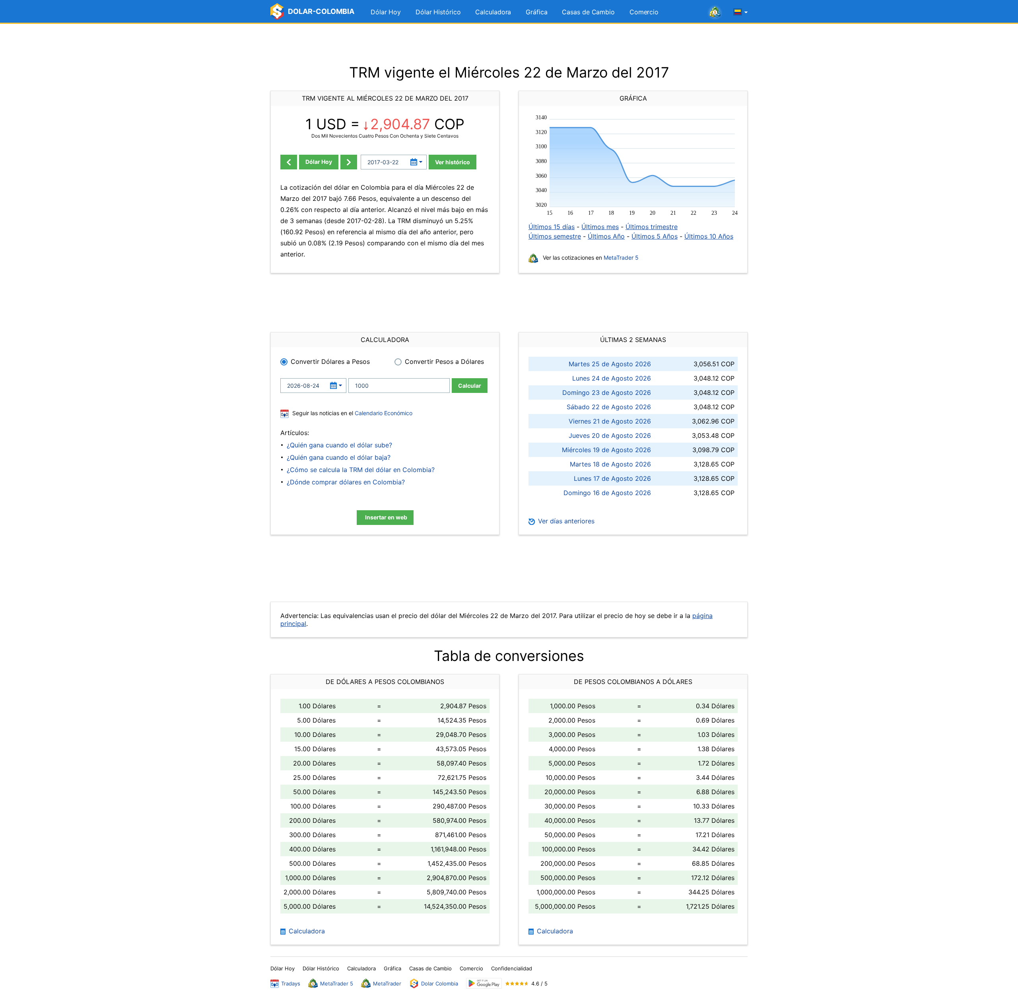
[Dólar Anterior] (288, 162)
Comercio (644, 12)
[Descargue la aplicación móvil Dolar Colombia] (484, 983)
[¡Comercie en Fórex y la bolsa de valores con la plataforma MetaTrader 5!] (715, 12)
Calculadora (493, 12)
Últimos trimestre (652, 227)
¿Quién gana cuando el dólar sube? (339, 445)
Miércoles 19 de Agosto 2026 (606, 450)
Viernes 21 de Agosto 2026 (610, 421)
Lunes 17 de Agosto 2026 (612, 478)
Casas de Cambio (588, 12)
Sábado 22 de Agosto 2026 (609, 407)
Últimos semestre (554, 236)
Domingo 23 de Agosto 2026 (606, 392)
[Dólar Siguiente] (348, 162)
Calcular (469, 385)
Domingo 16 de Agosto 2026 (607, 493)
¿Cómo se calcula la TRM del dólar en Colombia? (361, 470)
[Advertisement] (509, 44)
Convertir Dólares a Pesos (330, 361)
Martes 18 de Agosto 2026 (610, 464)
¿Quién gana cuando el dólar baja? (338, 457)
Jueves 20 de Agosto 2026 (610, 435)
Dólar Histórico (438, 12)
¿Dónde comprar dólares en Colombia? (346, 482)
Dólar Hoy (386, 12)
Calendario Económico (382, 413)
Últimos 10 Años (708, 236)
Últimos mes (600, 227)
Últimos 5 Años (654, 236)
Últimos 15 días (551, 227)
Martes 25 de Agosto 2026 (610, 364)
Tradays (290, 983)
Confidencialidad (511, 968)
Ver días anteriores (565, 521)
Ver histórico (452, 162)
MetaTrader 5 (621, 257)
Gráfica (536, 12)
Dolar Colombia (439, 983)
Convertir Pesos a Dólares (444, 361)
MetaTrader (387, 983)
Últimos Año (606, 236)
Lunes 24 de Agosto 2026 (611, 378)
